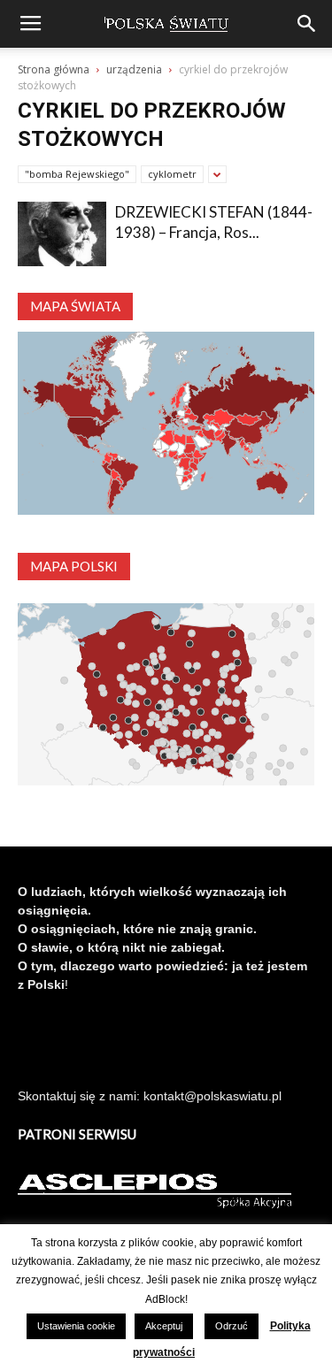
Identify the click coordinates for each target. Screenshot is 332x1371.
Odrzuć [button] (231, 1326)
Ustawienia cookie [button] (76, 1326)
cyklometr (172, 173)
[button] (307, 24)
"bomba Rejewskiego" (77, 173)
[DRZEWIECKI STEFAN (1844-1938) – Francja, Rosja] (62, 234)
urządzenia (134, 69)
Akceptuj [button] (163, 1326)
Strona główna (53, 69)
